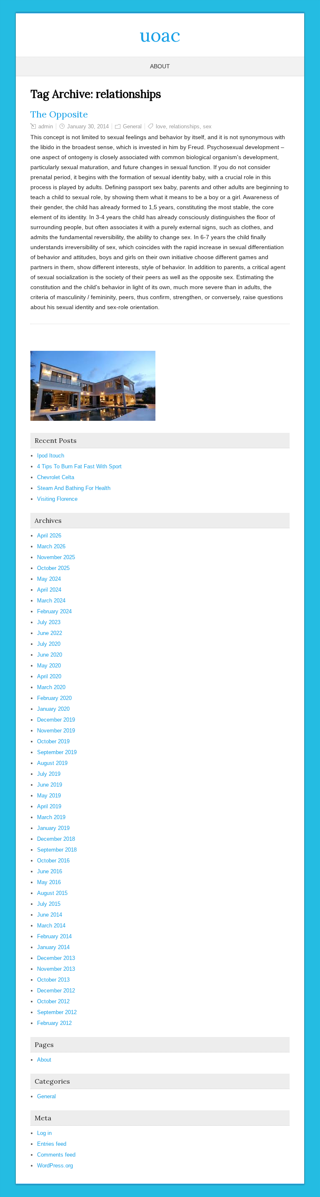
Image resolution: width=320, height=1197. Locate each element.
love (161, 126)
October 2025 (53, 568)
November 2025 (56, 557)
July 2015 (48, 904)
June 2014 (49, 915)
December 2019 (56, 720)
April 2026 (49, 535)
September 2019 (57, 752)
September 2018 (57, 850)
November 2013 (56, 969)
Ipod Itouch (50, 455)
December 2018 (56, 839)
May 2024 (49, 579)
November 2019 (56, 730)
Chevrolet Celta (55, 477)
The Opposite (59, 114)
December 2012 (56, 990)
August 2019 (52, 763)
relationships (184, 126)
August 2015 (52, 893)
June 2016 (49, 871)
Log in (44, 1133)
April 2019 (49, 806)
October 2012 (53, 1001)
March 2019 (51, 817)
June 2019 (49, 785)
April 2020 (49, 676)
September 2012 (57, 1012)
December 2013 (56, 958)
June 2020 (49, 655)
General (132, 126)
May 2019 (49, 795)
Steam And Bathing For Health (73, 488)
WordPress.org (55, 1165)
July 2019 (48, 774)
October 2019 (53, 741)
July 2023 (48, 622)
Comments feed (56, 1155)
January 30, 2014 (88, 126)
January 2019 (53, 828)
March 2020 (51, 687)
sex (207, 126)
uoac (160, 35)
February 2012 (54, 1023)
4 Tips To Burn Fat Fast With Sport (79, 466)
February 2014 (54, 936)
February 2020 (54, 698)
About (160, 66)
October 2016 (53, 860)
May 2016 (49, 882)
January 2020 (53, 709)
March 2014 (51, 925)
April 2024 (49, 590)
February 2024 (54, 611)
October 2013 (53, 980)
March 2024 (51, 600)
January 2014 (53, 947)
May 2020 (49, 665)
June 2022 (49, 633)
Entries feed (51, 1144)
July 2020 (48, 644)
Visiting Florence (57, 499)
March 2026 (51, 546)
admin (45, 126)
